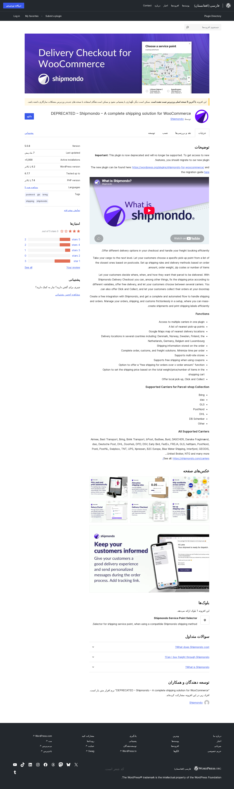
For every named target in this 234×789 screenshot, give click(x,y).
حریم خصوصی (214, 751)
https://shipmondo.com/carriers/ (186, 458)
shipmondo (42, 201)
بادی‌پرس (46, 751)
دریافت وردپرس (13, 5)
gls (38, 194)
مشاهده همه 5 (31, 187)
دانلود (29, 116)
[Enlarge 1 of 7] (205, 480)
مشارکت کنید (88, 736)
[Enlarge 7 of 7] (205, 529)
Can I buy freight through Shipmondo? (187, 657)
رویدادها (90, 741)
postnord (30, 194)
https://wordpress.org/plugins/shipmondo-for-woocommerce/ (168, 167)
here (206, 172)
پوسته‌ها (175, 741)
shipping (30, 201)
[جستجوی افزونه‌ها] (187, 27)
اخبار (219, 741)
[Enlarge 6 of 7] (123, 505)
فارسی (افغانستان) (182, 769)
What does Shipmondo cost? (192, 647)
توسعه (151, 132)
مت (49, 741)
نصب (165, 132)
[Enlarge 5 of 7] (164, 505)
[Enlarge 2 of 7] (164, 480)
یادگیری (133, 736)
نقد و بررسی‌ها (183, 132)
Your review (73, 267)
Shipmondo (177, 118)
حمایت (89, 746)
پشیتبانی (133, 741)
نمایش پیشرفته (72, 210)
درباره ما (217, 736)
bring (45, 194)
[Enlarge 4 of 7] (205, 505)
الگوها (176, 751)
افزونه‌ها (175, 746)
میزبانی (217, 746)
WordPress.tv (128, 751)
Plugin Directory (212, 16)
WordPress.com (42, 736)
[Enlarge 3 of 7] (123, 480)
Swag (90, 751)
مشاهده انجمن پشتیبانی (67, 294)
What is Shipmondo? (197, 667)
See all (28, 267)
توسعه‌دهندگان (130, 746)
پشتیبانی (29, 132)
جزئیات (202, 132)
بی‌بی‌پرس (45, 746)
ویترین (176, 736)
